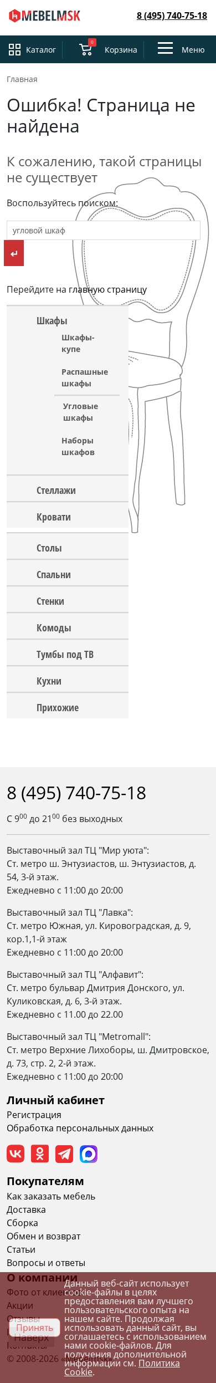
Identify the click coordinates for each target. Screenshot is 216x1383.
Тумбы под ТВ (65, 653)
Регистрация (34, 1115)
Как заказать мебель (51, 1196)
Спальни (54, 574)
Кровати (54, 516)
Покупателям (45, 1180)
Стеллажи (56, 489)
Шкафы (52, 320)
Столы (49, 547)
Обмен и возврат (43, 1236)
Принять (34, 1327)
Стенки (50, 600)
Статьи (21, 1249)
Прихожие (58, 707)
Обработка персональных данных (80, 1128)
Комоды (54, 627)
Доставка (26, 1209)
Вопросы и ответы (46, 1263)
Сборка (22, 1223)
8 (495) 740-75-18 (172, 15)
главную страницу (108, 289)
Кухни (49, 680)
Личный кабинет (56, 1100)
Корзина (121, 49)
